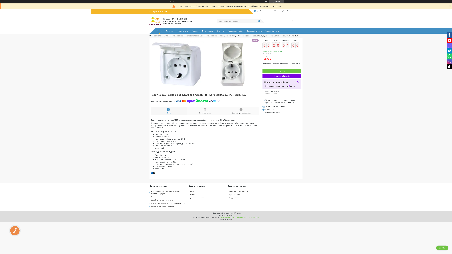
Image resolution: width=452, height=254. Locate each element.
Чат (443, 248)
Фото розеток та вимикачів (177, 31)
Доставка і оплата (254, 31)
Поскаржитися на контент (230, 217)
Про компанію (234, 195)
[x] (154, 173)
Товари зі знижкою (272, 31)
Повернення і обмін (235, 31)
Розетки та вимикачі (159, 197)
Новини (193, 195)
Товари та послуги (160, 36)
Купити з (277, 76)
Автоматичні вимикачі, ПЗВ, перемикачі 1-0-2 (168, 203)
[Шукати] (259, 21)
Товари (159, 31)
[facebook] (152, 173)
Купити (282, 71)
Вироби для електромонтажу (162, 200)
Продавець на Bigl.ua (226, 215)
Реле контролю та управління (162, 206)
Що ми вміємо (207, 31)
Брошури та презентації (238, 191)
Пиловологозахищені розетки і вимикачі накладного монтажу (211, 36)
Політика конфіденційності (249, 217)
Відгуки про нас (235, 198)
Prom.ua (238, 213)
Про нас (195, 31)
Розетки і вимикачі (177, 36)
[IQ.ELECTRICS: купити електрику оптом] (155, 21)
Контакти (220, 31)
